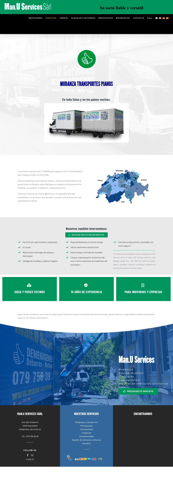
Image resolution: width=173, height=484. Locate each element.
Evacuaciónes (86, 429)
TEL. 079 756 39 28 (30, 436)
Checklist (86, 443)
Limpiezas (86, 432)
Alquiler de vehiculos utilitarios (86, 440)
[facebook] (28, 455)
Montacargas (86, 425)
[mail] (32, 455)
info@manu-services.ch (30, 429)
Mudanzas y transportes (86, 422)
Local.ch (30, 459)
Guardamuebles (86, 436)
